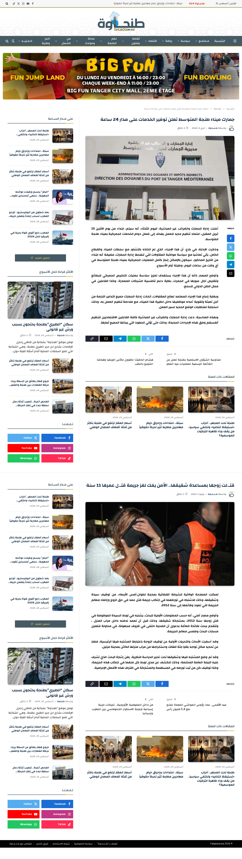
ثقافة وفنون (135, 41)
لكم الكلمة (112, 41)
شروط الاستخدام (61, 843)
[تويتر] (230, 247)
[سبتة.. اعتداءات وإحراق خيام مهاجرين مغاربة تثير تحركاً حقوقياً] (160, 399)
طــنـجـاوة (213, 494)
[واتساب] (230, 256)
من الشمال (66, 41)
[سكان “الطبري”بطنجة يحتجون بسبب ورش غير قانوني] (40, 300)
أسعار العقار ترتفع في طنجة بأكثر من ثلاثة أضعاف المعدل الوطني (109, 425)
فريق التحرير (42, 843)
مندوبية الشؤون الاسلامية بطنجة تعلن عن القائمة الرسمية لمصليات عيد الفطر (194, 362)
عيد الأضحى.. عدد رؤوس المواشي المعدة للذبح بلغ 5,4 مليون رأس (196, 707)
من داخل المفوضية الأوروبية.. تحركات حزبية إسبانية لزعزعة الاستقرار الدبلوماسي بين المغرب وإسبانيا (122, 709)
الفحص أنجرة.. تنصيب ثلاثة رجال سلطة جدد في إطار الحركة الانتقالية (30, 403)
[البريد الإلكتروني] (230, 273)
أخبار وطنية (46, 41)
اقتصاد (152, 40)
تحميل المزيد (42, 258)
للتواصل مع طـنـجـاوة (20, 843)
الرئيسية (219, 40)
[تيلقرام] (230, 264)
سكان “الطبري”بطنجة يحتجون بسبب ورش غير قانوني (42, 327)
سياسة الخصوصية (83, 843)
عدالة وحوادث (90, 41)
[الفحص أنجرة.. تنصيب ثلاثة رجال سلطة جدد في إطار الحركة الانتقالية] (62, 406)
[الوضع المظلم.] (13, 41)
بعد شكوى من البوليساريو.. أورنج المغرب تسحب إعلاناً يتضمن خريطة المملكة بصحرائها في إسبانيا (29, 214)
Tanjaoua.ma (217, 843)
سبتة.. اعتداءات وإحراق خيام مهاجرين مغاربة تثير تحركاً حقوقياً (148, 3)
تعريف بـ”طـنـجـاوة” (107, 843)
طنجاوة (61, 335)
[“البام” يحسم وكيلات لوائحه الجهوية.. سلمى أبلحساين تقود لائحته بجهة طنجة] (62, 197)
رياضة (168, 40)
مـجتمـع (204, 40)
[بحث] (7, 3)
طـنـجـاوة (213, 128)
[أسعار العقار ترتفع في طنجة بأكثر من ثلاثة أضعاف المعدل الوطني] (108, 399)
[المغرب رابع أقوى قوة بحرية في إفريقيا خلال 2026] (62, 237)
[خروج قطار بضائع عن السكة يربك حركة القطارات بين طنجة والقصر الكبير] (62, 386)
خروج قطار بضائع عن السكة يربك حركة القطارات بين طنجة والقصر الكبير (30, 383)
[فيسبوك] (230, 238)
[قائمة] (234, 41)
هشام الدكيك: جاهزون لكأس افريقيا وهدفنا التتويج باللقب (125, 362)
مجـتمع (68, 316)
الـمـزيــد (27, 40)
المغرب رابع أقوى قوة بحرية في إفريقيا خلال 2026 (29, 234)
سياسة (185, 40)
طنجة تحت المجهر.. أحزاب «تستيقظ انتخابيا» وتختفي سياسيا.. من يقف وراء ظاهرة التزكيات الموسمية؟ (211, 429)
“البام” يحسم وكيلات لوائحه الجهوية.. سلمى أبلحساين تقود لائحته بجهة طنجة (30, 194)
